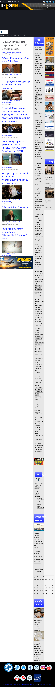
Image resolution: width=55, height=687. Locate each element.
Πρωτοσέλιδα (49, 684)
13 (40, 588)
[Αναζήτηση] (53, 1)
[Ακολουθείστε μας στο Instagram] (43, 667)
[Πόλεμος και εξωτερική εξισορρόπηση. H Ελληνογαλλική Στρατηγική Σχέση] (12, 246)
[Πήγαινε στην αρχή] (17, 667)
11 (34, 588)
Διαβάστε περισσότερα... (7, 75)
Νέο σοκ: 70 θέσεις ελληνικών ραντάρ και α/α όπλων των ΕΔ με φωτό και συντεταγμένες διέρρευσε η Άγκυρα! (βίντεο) (39, 339)
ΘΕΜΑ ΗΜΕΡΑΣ (11, 253)
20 (40, 590)
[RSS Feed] (47, 1)
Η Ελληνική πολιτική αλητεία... (48, 203)
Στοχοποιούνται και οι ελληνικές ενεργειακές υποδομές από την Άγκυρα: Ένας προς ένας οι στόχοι (39, 222)
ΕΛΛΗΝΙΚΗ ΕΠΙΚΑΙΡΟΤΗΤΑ (14, 74)
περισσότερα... (37, 563)
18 (34, 590)
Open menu (38, 478)
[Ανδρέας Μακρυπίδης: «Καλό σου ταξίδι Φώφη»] (12, 68)
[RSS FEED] (23, 677)
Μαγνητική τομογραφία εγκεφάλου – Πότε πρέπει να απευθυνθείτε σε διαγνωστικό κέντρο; (38, 650)
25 (34, 593)
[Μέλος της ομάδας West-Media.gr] (44, 1)
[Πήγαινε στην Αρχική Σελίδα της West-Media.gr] (8, 667)
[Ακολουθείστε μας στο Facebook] (50, 1)
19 (37, 590)
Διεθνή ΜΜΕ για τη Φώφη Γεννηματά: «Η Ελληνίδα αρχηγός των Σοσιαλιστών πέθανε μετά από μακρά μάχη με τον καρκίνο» (16, 114)
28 (43, 593)
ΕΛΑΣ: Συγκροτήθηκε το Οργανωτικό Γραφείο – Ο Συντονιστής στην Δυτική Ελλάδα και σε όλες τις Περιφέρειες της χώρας (39, 309)
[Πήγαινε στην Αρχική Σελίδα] (23, 667)
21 (43, 590)
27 (40, 593)
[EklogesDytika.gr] (27, 6)
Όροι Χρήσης (17, 684)
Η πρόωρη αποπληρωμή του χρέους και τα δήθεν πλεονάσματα (39, 447)
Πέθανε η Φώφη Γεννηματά (15, 207)
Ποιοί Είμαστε (25, 684)
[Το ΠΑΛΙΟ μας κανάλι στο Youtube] (49, 667)
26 (37, 593)
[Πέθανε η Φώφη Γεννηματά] (12, 215)
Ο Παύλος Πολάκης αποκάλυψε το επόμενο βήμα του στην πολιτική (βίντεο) (39, 169)
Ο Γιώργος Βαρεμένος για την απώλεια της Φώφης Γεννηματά (16, 84)
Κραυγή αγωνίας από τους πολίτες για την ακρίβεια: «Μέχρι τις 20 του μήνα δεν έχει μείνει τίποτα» (39, 146)
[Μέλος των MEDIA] (37, 677)
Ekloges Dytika (34, 684)
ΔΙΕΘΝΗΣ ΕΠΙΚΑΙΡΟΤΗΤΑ (13, 134)
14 (43, 588)
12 (37, 588)
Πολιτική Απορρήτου (8, 684)
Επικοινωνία (42, 684)
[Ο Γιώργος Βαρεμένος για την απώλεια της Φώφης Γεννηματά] (12, 95)
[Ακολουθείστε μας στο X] (36, 667)
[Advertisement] (27, 20)
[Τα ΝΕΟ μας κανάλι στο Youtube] (17, 677)
